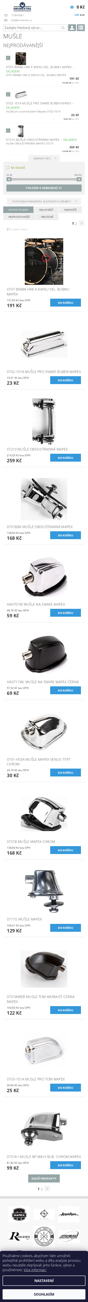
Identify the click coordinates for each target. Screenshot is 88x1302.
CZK (77, 14)
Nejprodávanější (19, 216)
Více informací (35, 1269)
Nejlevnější (46, 209)
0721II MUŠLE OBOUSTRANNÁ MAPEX (41, 140)
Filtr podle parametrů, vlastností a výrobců (42, 201)
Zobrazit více (42, 158)
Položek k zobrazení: (44, 188)
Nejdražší (70, 209)
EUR (82, 14)
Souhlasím (44, 1294)
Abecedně (47, 216)
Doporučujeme (18, 209)
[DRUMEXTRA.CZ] (21, 5)
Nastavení (44, 1280)
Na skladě (18, 168)
